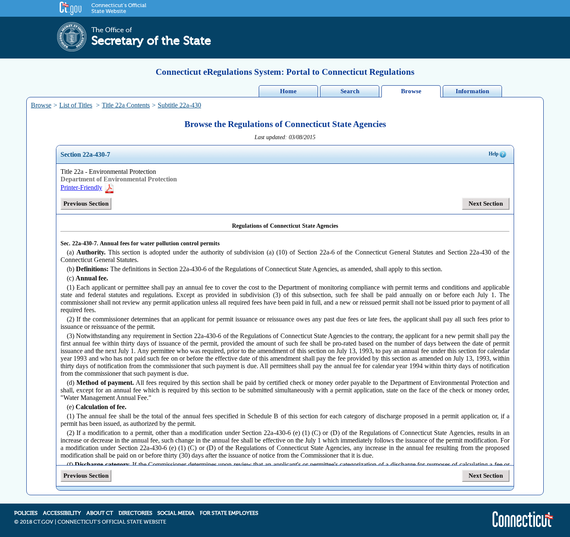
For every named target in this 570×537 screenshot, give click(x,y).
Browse (411, 91)
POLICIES (26, 513)
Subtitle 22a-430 (179, 105)
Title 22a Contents (126, 105)
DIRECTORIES (135, 513)
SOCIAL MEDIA (175, 513)
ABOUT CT (99, 513)
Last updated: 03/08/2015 (285, 137)
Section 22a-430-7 (85, 154)
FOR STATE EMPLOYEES (229, 513)
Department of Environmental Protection (119, 179)
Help (494, 154)
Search (349, 91)
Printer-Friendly (81, 187)
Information (472, 91)
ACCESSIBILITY (62, 513)
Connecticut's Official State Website (118, 8)
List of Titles (75, 105)
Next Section (486, 203)
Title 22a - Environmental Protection (108, 171)
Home (288, 91)
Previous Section (85, 203)
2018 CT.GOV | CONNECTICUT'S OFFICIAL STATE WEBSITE (93, 522)
